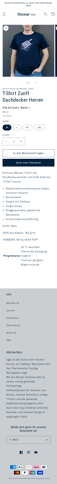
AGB (8, 340)
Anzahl (6, 135)
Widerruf (11, 332)
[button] (4, 14)
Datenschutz (13, 325)
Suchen (10, 310)
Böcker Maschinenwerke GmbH (24, 478)
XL (27, 127)
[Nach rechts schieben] (35, 82)
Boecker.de (12, 303)
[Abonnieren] (47, 440)
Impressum (12, 318)
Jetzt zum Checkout (28, 162)
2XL (39, 127)
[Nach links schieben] (21, 82)
